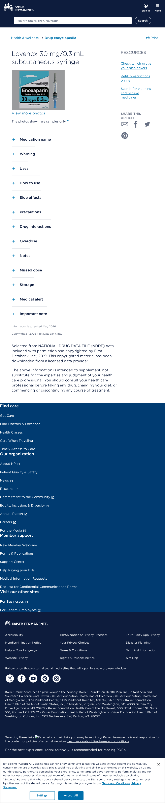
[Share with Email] (125, 124)
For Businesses (12, 601)
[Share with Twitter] (147, 124)
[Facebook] (21, 678)
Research (7, 489)
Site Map (132, 658)
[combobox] (73, 20)
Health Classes (11, 432)
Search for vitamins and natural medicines (136, 93)
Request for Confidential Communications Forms (38, 587)
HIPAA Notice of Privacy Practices (83, 635)
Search (143, 20)
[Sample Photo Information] (68, 121)
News (4, 480)
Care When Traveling (16, 441)
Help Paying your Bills (17, 570)
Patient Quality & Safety (18, 472)
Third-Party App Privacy (143, 635)
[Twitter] (9, 678)
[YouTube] (33, 678)
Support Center (12, 562)
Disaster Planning (138, 642)
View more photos (28, 113)
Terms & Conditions (73, 650)
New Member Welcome (18, 545)
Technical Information (141, 650)
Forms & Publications (17, 553)
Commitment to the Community (25, 497)
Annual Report (11, 514)
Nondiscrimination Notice (23, 642)
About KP (8, 464)
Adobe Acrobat (55, 750)
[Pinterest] (44, 678)
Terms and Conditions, (116, 783)
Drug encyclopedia (60, 38)
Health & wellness (25, 38)
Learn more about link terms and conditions (98, 741)
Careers (6, 522)
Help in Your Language (21, 650)
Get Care (7, 416)
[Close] (158, 764)
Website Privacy (16, 658)
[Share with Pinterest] (125, 136)
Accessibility (14, 635)
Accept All (70, 795)
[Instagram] (56, 678)
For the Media (11, 530)
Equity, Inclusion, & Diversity (22, 505)
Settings (42, 795)
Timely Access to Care (17, 449)
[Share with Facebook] (136, 124)
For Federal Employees (18, 610)
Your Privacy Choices (74, 642)
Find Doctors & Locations (20, 424)
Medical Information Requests (23, 578)
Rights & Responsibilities (77, 658)
